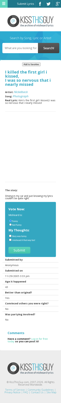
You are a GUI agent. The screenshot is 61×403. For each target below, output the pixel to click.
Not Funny (17, 225)
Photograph (20, 96)
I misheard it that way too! (23, 240)
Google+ (57, 5)
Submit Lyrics (25, 4)
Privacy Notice (13, 392)
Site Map (51, 392)
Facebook (40, 5)
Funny (15, 221)
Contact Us (37, 392)
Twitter (48, 5)
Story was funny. (19, 236)
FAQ (25, 392)
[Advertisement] (30, 146)
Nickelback (21, 92)
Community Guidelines (41, 389)
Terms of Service (15, 389)
